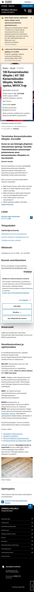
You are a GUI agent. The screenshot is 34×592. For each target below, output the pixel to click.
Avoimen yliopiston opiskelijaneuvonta (15, 237)
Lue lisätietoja (23, 300)
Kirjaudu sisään (28, 6)
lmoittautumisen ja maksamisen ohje (17, 441)
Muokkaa (16, 312)
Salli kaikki (17, 306)
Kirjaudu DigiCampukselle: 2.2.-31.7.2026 (11, 217)
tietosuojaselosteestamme (20, 293)
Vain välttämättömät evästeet (17, 318)
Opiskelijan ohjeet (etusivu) (12, 434)
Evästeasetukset (5, 556)
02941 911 (17, 576)
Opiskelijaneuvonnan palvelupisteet (14, 234)
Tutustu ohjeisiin (11, 44)
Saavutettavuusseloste (7, 552)
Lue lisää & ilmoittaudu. (13, 60)
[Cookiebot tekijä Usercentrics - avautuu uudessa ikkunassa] (24, 272)
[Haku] (25, 10)
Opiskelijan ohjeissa (8, 413)
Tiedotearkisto (5, 522)
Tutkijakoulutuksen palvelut (11, 240)
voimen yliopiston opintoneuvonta (16, 438)
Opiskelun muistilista (10, 436)
